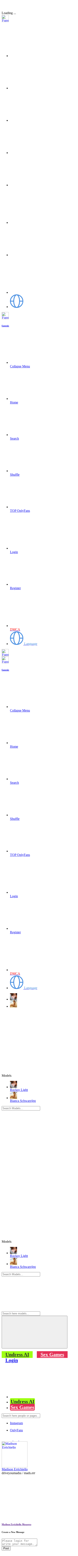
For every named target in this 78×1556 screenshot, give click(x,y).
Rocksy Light (19, 1090)
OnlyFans (16, 1430)
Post (6, 1548)
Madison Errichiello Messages (16, 1524)
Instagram (16, 1423)
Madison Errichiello (15, 1469)
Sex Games (52, 1354)
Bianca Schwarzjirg (23, 1101)
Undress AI (17, 1354)
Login (11, 1360)
